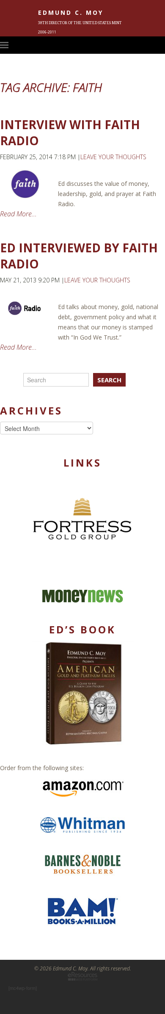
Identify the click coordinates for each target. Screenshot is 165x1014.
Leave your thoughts (113, 157)
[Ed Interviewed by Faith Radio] (25, 309)
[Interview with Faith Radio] (25, 184)
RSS (161, 45)
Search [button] (109, 380)
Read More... (18, 213)
